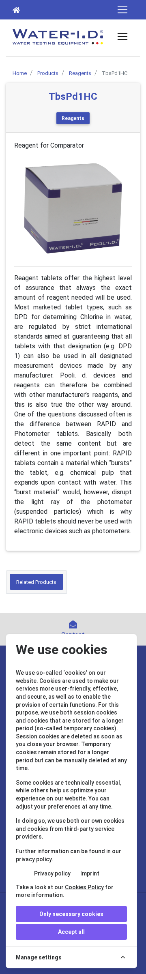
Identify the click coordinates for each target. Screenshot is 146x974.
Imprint (89, 873)
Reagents (73, 118)
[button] (23, 208)
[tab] (36, 582)
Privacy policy (52, 873)
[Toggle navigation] (122, 9)
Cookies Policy (84, 887)
